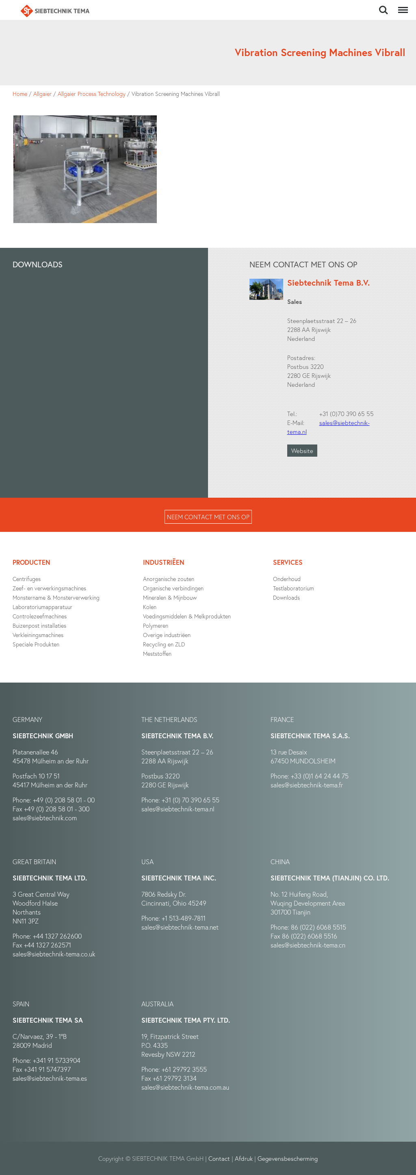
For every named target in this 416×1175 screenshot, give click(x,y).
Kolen (149, 607)
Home (20, 94)
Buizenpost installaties (39, 625)
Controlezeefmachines (40, 616)
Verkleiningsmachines (38, 635)
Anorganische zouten (168, 579)
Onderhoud (287, 579)
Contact (219, 1158)
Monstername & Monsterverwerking (56, 597)
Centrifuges (27, 579)
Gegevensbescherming (288, 1158)
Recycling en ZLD (164, 644)
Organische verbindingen (173, 588)
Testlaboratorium (293, 588)
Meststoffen (157, 653)
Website (302, 451)
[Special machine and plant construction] (55, 11)
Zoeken (383, 6)
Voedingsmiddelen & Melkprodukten (187, 616)
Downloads (286, 597)
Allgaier (42, 94)
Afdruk (244, 1158)
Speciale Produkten (36, 644)
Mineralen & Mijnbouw (170, 597)
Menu (401, 6)
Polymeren (155, 625)
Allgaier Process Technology (92, 94)
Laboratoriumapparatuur (42, 607)
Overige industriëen (167, 635)
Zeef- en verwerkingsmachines (49, 588)
